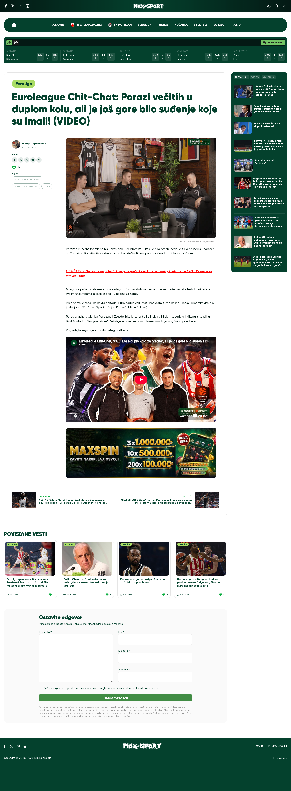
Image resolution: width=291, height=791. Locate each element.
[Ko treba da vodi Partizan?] (243, 165)
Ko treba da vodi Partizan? (264, 162)
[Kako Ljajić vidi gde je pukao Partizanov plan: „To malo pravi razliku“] (243, 111)
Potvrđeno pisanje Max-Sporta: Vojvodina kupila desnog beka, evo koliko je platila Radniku (268, 145)
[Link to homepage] (148, 6)
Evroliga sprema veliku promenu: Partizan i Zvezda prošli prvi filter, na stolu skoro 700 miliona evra (29, 582)
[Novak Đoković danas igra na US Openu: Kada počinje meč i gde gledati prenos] (243, 91)
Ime (121, 632)
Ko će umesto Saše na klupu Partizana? (267, 125)
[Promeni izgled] (269, 6)
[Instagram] (28, 6)
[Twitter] (13, 6)
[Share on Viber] (39, 160)
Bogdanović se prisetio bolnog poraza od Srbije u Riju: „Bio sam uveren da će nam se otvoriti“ (268, 182)
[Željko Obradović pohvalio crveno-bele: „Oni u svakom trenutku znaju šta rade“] (87, 559)
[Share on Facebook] (14, 160)
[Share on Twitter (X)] (20, 160)
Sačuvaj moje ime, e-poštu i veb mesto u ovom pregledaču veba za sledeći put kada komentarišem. (102, 688)
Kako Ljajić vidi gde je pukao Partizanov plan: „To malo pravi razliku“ (268, 109)
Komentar (45, 632)
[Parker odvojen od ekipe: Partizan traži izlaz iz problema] (144, 559)
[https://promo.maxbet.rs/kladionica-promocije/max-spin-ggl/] (141, 453)
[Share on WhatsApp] (26, 160)
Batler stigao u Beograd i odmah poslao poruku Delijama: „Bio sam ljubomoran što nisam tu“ (198, 582)
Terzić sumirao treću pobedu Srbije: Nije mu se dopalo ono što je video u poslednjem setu (269, 202)
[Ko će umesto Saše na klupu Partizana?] (243, 128)
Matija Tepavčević (34, 143)
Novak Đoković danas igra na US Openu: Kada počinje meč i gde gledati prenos (269, 90)
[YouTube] (20, 6)
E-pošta (124, 651)
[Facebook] (6, 6)
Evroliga (23, 83)
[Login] (284, 6)
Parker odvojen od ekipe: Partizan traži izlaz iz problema (142, 581)
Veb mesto (124, 669)
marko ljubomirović (26, 186)
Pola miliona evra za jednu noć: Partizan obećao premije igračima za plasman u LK (268, 223)
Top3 (47, 186)
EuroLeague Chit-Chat (27, 179)
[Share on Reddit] (33, 160)
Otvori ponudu (274, 42)
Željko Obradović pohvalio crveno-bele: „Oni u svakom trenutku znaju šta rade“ (86, 582)
